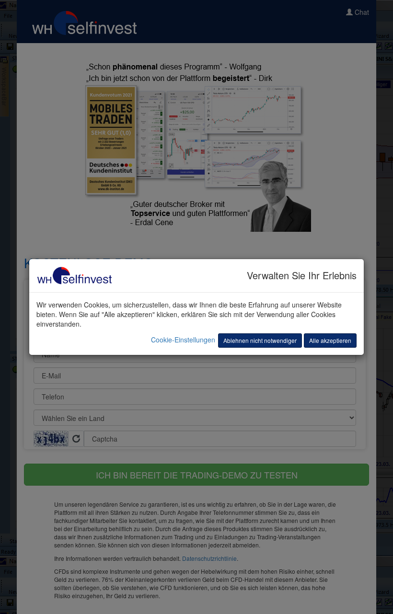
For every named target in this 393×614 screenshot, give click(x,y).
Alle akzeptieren (330, 340)
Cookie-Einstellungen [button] (183, 339)
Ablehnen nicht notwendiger (260, 340)
